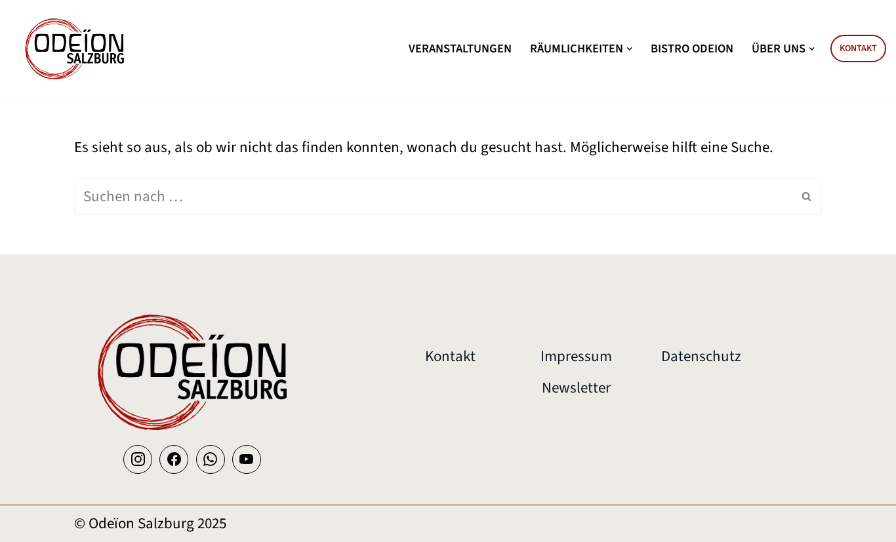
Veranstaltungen (460, 48)
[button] (629, 49)
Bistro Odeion (692, 48)
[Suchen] (807, 196)
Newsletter (576, 387)
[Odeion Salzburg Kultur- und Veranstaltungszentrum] (75, 49)
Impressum (576, 356)
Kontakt (858, 48)
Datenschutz (701, 356)
